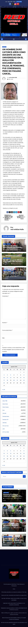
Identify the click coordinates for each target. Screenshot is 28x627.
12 (10, 377)
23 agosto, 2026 (8, 498)
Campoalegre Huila (7, 536)
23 (24, 380)
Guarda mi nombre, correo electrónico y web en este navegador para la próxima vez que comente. (13, 349)
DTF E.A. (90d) (6, 432)
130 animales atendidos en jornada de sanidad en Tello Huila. (14, 592)
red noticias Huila (13, 77)
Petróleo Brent (6, 416)
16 (23, 377)
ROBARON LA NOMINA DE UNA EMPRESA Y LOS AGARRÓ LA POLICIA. (9, 218)
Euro (4, 410)
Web (3, 338)
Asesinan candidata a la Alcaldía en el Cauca (20, 217)
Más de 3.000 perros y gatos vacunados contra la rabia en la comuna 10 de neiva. (14, 613)
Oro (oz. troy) (6, 425)
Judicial (4, 46)
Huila (5, 258)
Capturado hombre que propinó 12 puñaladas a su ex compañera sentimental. (14, 604)
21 (17, 380)
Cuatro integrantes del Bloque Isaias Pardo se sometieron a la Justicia (12, 273)
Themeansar (14, 585)
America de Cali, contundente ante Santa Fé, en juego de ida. (14, 595)
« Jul (3, 389)
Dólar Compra (6, 407)
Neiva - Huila (6, 492)
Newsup (21, 584)
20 (14, 380)
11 (7, 377)
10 (4, 377)
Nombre (4, 322)
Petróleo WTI (5, 419)
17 (4, 380)
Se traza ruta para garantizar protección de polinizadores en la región (14, 623)
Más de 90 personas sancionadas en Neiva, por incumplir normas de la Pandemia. (14, 618)
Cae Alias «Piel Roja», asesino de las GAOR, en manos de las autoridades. (14, 599)
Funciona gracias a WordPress (10, 584)
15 (20, 377)
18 (7, 380)
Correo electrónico (7, 330)
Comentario (5, 296)
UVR (3, 428)
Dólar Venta (5, 404)
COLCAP (4, 413)
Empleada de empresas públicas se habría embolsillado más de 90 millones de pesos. (14, 608)
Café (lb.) (5, 422)
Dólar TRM (5, 400)
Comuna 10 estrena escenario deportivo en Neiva (12, 496)
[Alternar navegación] (13, 39)
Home (14, 588)
